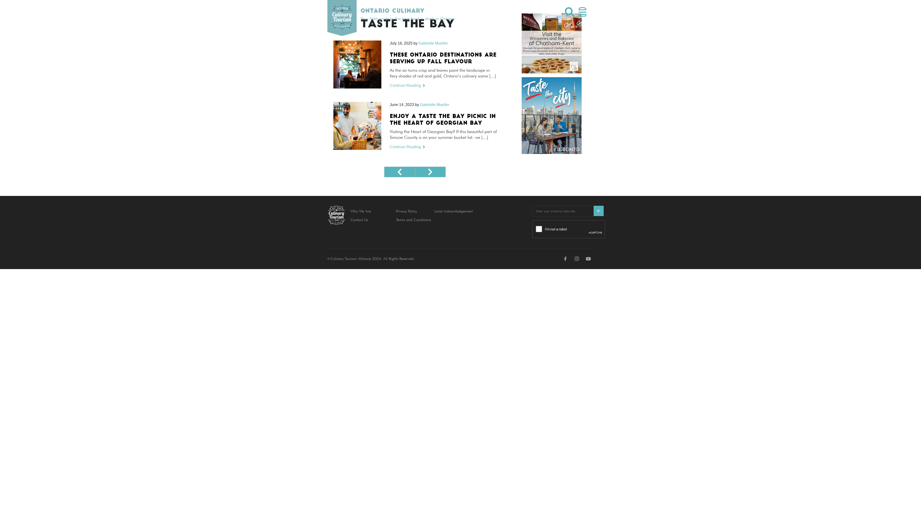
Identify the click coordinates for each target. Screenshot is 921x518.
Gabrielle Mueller (434, 105)
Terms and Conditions (413, 220)
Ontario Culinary (392, 11)
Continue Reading (406, 85)
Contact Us (359, 220)
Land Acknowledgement (453, 211)
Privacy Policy (406, 211)
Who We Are (360, 211)
